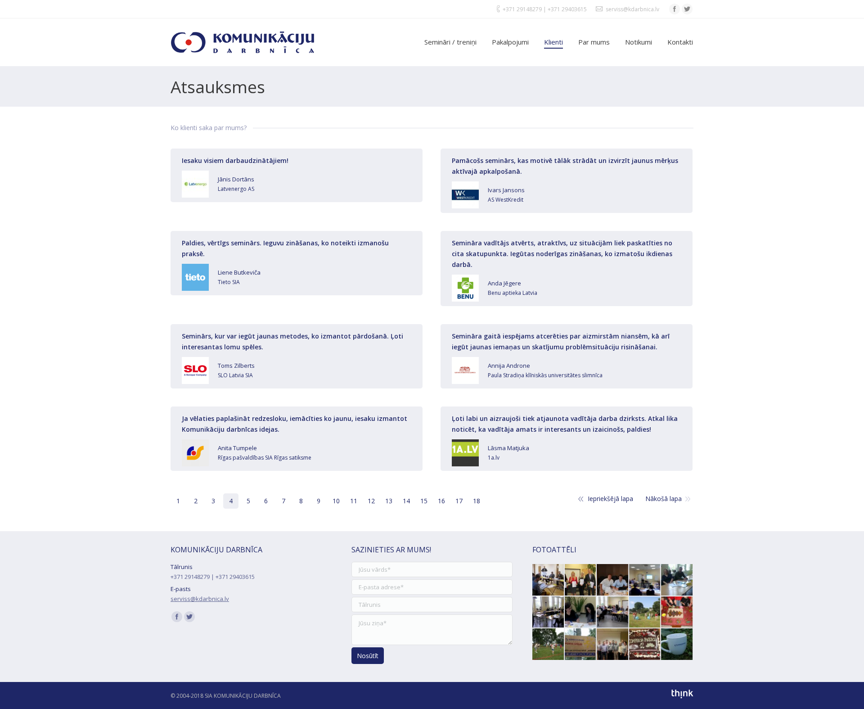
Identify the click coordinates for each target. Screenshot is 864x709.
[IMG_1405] (645, 644)
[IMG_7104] (613, 580)
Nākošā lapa (663, 498)
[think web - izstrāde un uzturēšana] (682, 696)
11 (353, 501)
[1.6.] (645, 612)
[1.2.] (581, 644)
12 (371, 501)
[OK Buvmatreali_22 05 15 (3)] (677, 580)
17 (459, 501)
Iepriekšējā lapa (610, 498)
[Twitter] (687, 9)
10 (336, 501)
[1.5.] (548, 644)
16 (441, 501)
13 (388, 501)
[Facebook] (674, 9)
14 (406, 501)
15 (424, 501)
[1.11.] (677, 612)
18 (476, 501)
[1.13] (677, 644)
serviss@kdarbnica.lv (632, 9)
